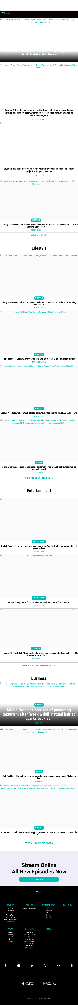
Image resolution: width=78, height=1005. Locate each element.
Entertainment (39, 541)
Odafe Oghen (39, 175)
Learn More (39, 879)
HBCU (10, 939)
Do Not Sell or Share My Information (10, 920)
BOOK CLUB (67, 905)
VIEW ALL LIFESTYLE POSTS (39, 478)
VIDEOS (48, 929)
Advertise (10, 910)
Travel (11, 937)
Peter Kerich (36, 230)
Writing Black (29, 948)
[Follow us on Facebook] (5, 966)
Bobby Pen (39, 472)
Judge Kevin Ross (29, 941)
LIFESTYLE (10, 929)
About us (11, 908)
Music (48, 913)
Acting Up (29, 932)
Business (11, 932)
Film (48, 908)
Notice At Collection (10, 913)
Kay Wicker (36, 658)
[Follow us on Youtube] (58, 966)
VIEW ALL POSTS (39, 235)
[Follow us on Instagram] (19, 966)
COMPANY (10, 905)
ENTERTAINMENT (48, 905)
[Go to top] (39, 992)
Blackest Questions (29, 937)
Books (11, 941)
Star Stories (30, 943)
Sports (39, 771)
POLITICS (29, 905)
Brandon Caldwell (39, 119)
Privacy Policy (10, 915)
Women (39, 462)
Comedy (48, 915)
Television (36, 648)
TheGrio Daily (29, 946)
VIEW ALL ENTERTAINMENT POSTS (39, 665)
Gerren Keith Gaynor (29, 908)
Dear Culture (29, 939)
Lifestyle (36, 220)
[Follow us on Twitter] (45, 966)
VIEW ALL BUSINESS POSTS (39, 843)
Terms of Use (10, 917)
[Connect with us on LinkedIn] (32, 966)
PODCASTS (29, 929)
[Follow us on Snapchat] (72, 966)
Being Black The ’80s (29, 934)
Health (10, 934)
